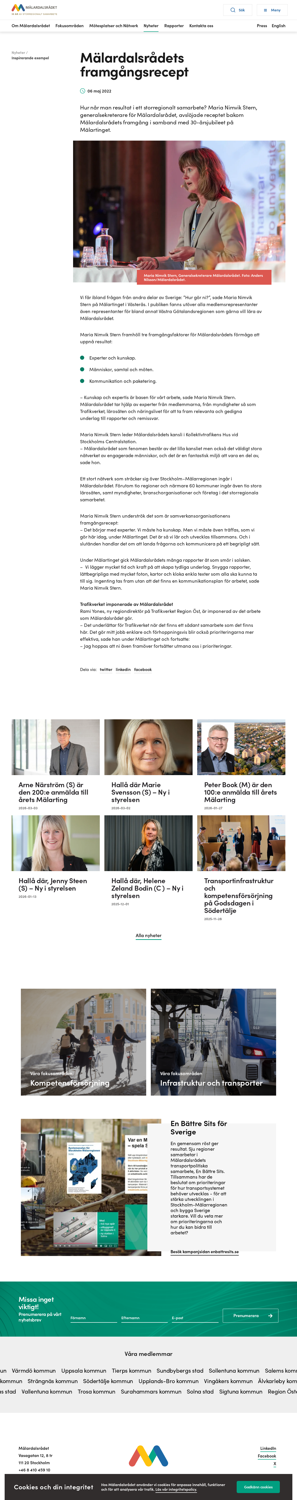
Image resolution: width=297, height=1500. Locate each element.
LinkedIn (268, 1448)
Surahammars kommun (129, 1391)
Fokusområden (69, 25)
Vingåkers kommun (250, 1381)
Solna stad (178, 1391)
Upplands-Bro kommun (190, 1381)
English (278, 25)
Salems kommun (264, 1371)
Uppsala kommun (61, 1371)
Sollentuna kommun (212, 1371)
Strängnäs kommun (75, 1381)
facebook (143, 669)
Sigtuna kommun (218, 1391)
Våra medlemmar (148, 1354)
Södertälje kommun (130, 1381)
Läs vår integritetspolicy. (176, 1489)
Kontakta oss (201, 25)
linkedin (123, 669)
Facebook (267, 1456)
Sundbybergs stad (158, 1371)
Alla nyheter (148, 935)
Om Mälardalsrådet (31, 25)
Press (262, 25)
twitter (106, 669)
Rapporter (174, 25)
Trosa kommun (74, 1391)
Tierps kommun (109, 1371)
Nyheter (151, 25)
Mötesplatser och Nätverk (113, 25)
